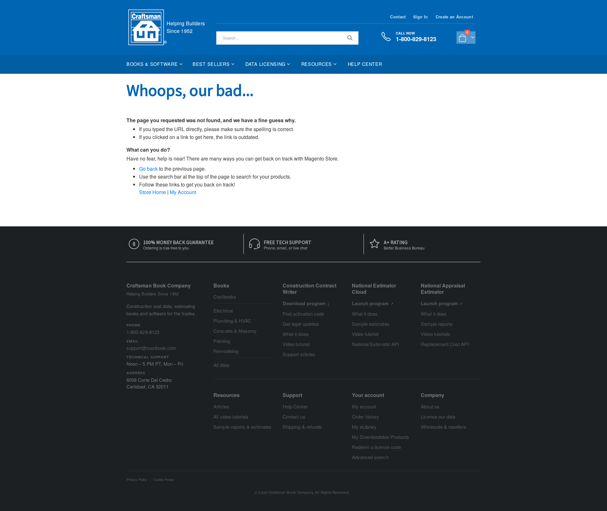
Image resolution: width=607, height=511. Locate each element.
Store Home (152, 192)
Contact (398, 17)
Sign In (420, 17)
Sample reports (437, 323)
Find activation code (303, 313)
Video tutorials (435, 334)
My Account (183, 192)
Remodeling (225, 351)
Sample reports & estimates (242, 426)
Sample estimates (370, 323)
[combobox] (287, 38)
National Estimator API (375, 344)
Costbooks (224, 296)
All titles (221, 365)
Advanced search (370, 457)
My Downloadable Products (380, 436)
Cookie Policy (163, 479)
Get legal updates (301, 323)
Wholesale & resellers (443, 426)
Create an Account (454, 17)
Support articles (299, 354)
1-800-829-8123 (142, 332)
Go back (148, 168)
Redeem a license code (376, 447)
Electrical (223, 310)
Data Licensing (265, 63)
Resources (316, 63)
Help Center (365, 63)
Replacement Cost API (445, 344)
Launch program (370, 303)
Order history (365, 416)
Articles (221, 406)
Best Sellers (211, 63)
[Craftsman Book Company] (147, 27)
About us (430, 406)
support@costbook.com (151, 347)
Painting (221, 341)
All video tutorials (230, 416)
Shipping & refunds (302, 426)
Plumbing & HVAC (232, 320)
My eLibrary (364, 426)
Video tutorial (296, 344)
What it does (296, 334)
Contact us (294, 416)
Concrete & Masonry (235, 330)
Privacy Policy (136, 479)
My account (364, 406)
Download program (304, 303)
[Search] (349, 37)
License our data (438, 416)
